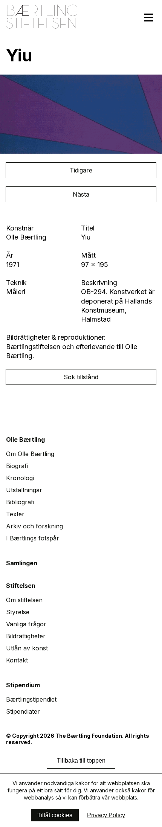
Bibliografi (20, 502)
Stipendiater (23, 711)
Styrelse (17, 612)
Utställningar (24, 490)
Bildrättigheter (26, 636)
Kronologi (20, 478)
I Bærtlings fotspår (32, 538)
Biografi (17, 466)
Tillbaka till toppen (81, 760)
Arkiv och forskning (34, 526)
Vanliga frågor (26, 624)
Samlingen (21, 563)
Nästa (81, 194)
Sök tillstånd (81, 377)
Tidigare (81, 170)
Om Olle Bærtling (30, 454)
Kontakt (17, 660)
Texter (15, 514)
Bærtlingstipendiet (31, 699)
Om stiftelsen (24, 600)
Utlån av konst (27, 648)
